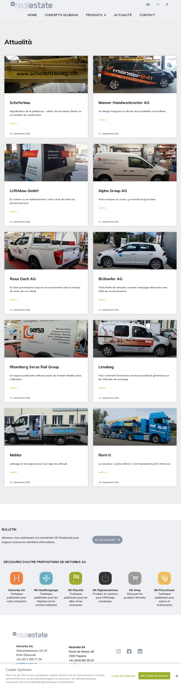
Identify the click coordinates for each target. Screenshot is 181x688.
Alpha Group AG (112, 190)
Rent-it (104, 455)
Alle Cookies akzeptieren (154, 675)
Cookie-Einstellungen (123, 675)
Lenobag (106, 367)
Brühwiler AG (110, 278)
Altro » (14, 123)
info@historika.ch (26, 663)
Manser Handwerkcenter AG (123, 102)
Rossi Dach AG (23, 278)
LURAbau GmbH (24, 190)
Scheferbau (20, 102)
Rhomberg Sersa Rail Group (34, 367)
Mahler (16, 455)
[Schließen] (177, 676)
